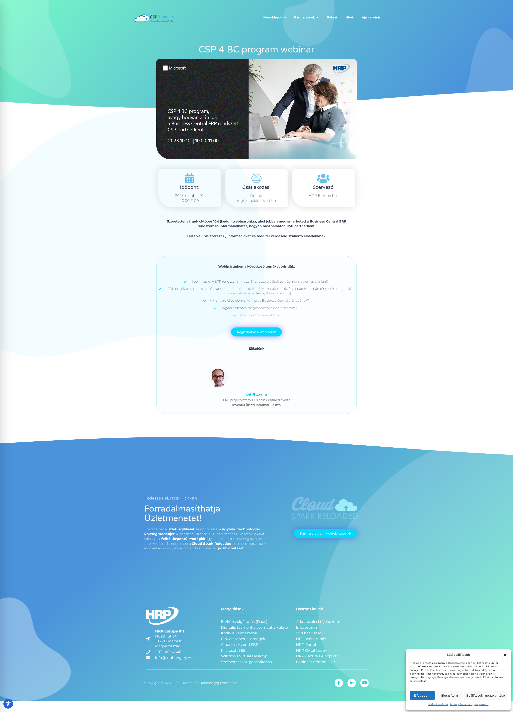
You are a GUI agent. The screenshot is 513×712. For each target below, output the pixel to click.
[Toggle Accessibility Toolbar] (8, 704)
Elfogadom (422, 695)
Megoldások (272, 17)
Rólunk (332, 17)
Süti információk (438, 704)
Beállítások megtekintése (485, 695)
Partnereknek (304, 17)
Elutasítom (449, 695)
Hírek (350, 17)
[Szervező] (323, 178)
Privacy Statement (461, 704)
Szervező (323, 187)
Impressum (482, 704)
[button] (505, 655)
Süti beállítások (310, 633)
